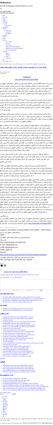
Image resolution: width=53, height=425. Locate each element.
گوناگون (4, 28)
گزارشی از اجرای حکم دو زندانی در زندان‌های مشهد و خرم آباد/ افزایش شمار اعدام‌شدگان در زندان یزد (23, 343)
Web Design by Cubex (47, 423)
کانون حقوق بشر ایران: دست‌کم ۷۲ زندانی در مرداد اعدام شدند (15, 354)
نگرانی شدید (2, 275)
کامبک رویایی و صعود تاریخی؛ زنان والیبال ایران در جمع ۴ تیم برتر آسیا (17, 356)
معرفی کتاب (5, 22)
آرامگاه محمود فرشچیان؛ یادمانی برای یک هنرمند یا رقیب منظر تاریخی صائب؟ (18, 331)
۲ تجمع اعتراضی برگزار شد (8, 341)
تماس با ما (5, 17)
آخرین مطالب (4, 313)
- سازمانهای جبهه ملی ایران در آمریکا (12, 46)
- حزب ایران (7, 43)
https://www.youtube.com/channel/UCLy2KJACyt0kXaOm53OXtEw (23, 255)
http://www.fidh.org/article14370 (39, 223)
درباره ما (4, 19)
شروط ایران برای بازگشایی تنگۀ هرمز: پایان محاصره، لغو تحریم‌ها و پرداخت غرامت (19, 372)
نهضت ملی (5, 51)
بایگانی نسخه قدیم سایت (5, 392)
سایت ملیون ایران (42, 64)
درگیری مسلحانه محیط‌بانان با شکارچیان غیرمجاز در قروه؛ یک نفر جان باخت (18, 353)
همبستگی (5, 408)
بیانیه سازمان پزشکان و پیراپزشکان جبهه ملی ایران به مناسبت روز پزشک (17, 302)
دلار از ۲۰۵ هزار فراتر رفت (8, 320)
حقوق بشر (5, 35)
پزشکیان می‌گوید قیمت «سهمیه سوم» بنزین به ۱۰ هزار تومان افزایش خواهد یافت (19, 322)
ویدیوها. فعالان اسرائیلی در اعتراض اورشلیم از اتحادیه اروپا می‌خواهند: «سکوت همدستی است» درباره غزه (24, 390)
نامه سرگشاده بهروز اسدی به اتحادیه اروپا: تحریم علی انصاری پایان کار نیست (18, 368)
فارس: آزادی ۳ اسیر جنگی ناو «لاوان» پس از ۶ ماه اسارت (14, 382)
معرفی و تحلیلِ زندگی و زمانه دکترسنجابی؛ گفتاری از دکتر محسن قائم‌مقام (18, 308)
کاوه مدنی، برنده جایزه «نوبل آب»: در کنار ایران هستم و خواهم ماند (16, 333)
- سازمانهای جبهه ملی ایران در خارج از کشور (14, 48)
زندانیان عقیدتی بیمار (29, 275)
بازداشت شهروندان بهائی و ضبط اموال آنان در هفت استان (14, 340)
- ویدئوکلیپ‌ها (8, 33)
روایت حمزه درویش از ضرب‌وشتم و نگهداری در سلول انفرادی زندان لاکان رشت (18, 335)
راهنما (4, 15)
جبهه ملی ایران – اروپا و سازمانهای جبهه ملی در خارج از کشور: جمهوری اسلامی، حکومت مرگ (21, 297)
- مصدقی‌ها (7, 55)
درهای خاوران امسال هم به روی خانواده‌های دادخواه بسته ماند (15, 349)
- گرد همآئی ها (8, 25)
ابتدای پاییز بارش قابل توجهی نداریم (10, 344)
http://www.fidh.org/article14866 (26, 79)
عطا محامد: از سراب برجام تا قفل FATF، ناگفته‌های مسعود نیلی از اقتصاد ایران (18, 326)
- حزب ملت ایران (8, 45)
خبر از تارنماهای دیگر (6, 375)
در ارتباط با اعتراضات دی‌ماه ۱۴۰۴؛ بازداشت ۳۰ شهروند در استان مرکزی (17, 346)
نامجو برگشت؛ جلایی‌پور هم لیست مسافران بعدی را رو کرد (14, 378)
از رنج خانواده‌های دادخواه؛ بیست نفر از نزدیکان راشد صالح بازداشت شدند (18, 351)
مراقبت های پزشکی (9, 275)
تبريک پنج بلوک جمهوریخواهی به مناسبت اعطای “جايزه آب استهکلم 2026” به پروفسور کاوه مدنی (22, 300)
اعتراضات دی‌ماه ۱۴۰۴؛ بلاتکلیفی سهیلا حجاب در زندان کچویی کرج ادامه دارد (18, 338)
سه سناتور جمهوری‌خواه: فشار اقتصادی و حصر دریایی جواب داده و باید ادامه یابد (19, 325)
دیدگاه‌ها (4, 37)
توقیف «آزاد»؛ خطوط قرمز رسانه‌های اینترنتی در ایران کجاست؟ (15, 336)
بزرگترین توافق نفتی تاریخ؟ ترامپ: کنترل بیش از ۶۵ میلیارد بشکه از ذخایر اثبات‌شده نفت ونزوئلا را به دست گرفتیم (26, 386)
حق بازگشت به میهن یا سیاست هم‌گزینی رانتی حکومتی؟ (14, 330)
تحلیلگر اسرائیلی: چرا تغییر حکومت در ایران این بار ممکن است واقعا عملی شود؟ (19, 370)
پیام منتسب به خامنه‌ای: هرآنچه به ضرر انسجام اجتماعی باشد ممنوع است (18, 317)
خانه (3, 59)
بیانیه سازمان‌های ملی (7, 293)
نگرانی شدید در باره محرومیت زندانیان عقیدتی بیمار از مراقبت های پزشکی (23, 67)
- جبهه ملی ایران (8, 42)
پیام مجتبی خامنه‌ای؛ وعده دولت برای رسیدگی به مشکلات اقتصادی (16, 323)
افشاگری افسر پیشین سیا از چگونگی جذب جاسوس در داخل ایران (16, 380)
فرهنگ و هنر (5, 27)
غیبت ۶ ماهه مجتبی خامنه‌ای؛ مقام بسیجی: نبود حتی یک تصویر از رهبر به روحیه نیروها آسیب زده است (24, 388)
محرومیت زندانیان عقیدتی (19, 275)
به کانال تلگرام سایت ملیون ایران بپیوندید (15, 272)
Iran (1, 9)
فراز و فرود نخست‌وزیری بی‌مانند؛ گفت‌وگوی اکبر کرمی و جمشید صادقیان (17, 310)
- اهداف (7, 53)
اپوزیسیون (5, 24)
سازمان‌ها (5, 40)
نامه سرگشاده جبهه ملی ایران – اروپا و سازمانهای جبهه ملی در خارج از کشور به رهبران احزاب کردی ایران (23, 298)
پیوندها (4, 38)
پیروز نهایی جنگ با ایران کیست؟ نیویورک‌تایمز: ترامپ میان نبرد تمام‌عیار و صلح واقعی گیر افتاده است (23, 385)
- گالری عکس (8, 32)
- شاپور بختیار (8, 58)
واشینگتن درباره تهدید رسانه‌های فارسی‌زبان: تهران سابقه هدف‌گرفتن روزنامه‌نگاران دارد (20, 383)
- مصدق (7, 56)
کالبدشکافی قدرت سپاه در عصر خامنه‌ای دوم (12, 328)
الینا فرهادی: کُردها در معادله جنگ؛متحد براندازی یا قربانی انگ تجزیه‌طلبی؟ (18, 318)
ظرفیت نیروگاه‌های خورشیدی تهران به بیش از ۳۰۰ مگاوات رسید (16, 348)
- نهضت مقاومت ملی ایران (10, 50)
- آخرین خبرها (8, 30)
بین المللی (5, 20)
